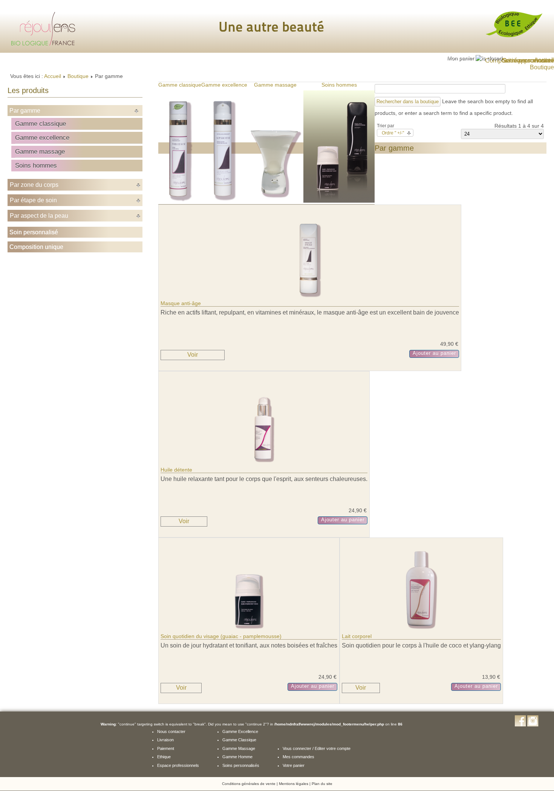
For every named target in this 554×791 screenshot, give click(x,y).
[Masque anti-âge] (310, 297)
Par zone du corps (34, 185)
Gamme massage (40, 151)
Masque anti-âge (181, 303)
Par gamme (24, 110)
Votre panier (294, 765)
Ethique (164, 756)
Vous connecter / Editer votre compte (316, 748)
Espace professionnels (178, 765)
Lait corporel (357, 636)
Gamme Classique (239, 740)
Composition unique (36, 247)
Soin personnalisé (33, 232)
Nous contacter (171, 731)
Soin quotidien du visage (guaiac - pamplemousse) (221, 636)
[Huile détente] (264, 464)
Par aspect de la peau (39, 215)
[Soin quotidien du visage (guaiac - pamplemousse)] (249, 630)
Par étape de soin (33, 200)
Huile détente (176, 470)
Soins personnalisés (240, 765)
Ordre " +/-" (393, 133)
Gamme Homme (237, 756)
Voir (192, 354)
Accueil (52, 76)
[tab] (474, 58)
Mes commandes (298, 756)
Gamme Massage (238, 748)
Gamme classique (40, 123)
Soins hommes (36, 165)
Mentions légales (293, 784)
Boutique (78, 76)
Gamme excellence (42, 137)
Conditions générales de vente (248, 784)
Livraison (165, 740)
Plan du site (322, 784)
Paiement (165, 748)
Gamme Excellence (240, 731)
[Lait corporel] (422, 630)
